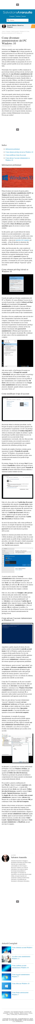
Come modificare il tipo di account (16, 155)
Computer (12, 16)
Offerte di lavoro (24, 1013)
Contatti (11, 1013)
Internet (24, 16)
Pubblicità (16, 1013)
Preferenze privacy (23, 1014)
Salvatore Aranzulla (7, 45)
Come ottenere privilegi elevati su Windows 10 (19, 152)
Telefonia (18, 16)
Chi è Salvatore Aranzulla (17, 1011)
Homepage (7, 1011)
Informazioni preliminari (13, 149)
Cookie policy (14, 1014)
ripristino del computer (22, 240)
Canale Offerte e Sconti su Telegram (15, 26)
